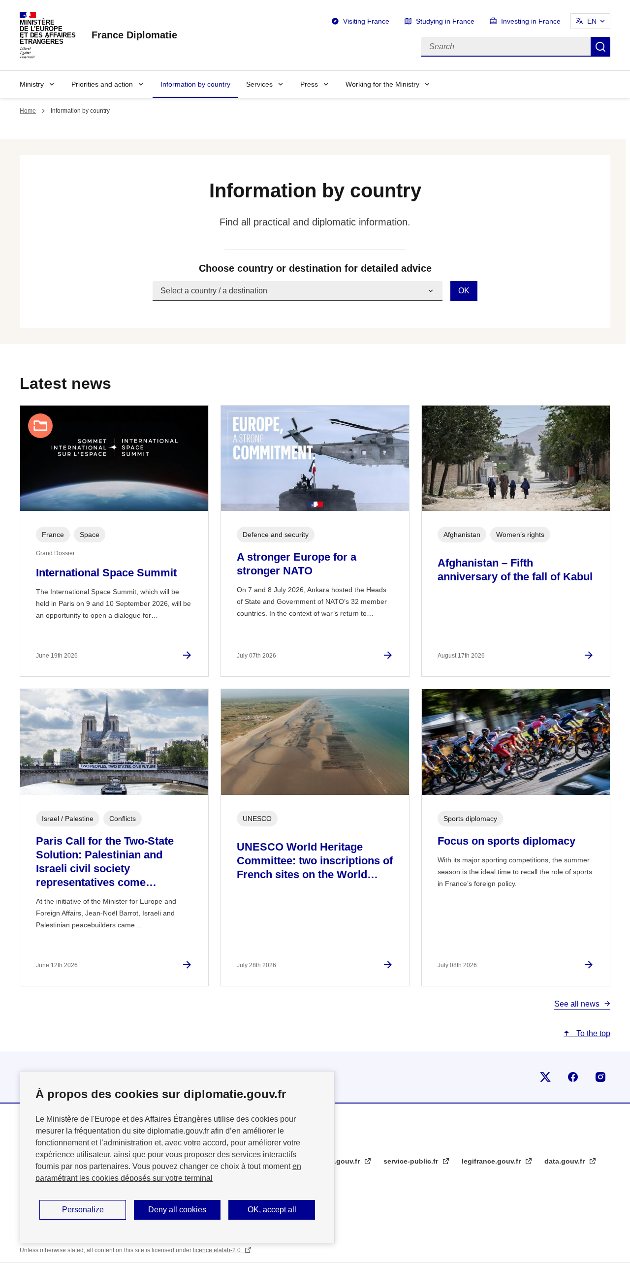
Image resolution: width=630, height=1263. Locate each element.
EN (592, 21)
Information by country (195, 84)
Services (259, 84)
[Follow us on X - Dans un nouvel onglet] (545, 1077)
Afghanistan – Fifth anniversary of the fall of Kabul (515, 570)
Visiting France (366, 21)
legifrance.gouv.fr (492, 1161)
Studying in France (445, 21)
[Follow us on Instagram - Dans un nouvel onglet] (600, 1077)
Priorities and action (102, 84)
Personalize (83, 1209)
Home (28, 110)
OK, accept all (272, 1209)
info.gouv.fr (341, 1161)
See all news (576, 1004)
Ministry (32, 84)
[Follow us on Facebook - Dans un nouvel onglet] (573, 1077)
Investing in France (531, 21)
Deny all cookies (177, 1209)
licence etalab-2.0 (217, 1250)
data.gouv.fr (565, 1161)
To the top (592, 1033)
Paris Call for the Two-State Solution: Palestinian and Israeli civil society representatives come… (105, 861)
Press (309, 84)
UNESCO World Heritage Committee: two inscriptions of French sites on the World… (315, 861)
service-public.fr (411, 1161)
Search (600, 47)
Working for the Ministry (382, 84)
